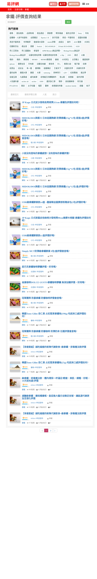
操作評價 (80, 77)
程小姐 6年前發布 (37, 336)
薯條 (46, 86)
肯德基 (70, 77)
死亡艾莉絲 (14, 51)
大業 (38, 73)
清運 (32, 46)
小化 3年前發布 (36, 176)
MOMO (35, 60)
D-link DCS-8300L (65, 46)
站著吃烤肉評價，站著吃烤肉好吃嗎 (43, 55)
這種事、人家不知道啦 (18, 38)
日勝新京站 (14, 46)
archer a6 (25, 81)
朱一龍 (29, 68)
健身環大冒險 (39, 42)
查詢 (68, 22)
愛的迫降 (13, 73)
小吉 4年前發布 (36, 225)
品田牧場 (30, 33)
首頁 (10, 9)
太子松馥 (31, 86)
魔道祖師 (85, 60)
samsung (47, 73)
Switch (39, 46)
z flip (62, 55)
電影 (40, 86)
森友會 (24, 46)
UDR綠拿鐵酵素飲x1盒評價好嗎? (38, 235)
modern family (71, 86)
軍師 (60, 81)
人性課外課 (14, 81)
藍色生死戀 (70, 33)
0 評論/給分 (42, 112)
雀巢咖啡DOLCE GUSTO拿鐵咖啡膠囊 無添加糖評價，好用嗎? (53, 282)
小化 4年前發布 (36, 191)
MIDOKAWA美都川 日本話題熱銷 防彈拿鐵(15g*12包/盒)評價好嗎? (55, 186)
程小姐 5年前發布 (37, 303)
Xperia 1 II (45, 38)
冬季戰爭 (27, 42)
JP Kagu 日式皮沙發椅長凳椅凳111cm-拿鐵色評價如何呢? (50, 102)
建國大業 (23, 73)
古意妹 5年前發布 (37, 272)
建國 (32, 73)
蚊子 (88, 86)
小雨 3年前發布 (36, 158)
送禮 (84, 64)
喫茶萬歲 (59, 33)
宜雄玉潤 (13, 77)
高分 (55, 94)
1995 (69, 55)
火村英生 (65, 60)
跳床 (23, 86)
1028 (77, 46)
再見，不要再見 (68, 38)
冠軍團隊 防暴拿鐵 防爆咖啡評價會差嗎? (42, 298)
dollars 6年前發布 (37, 352)
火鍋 (83, 55)
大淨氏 (87, 42)
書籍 (23, 163)
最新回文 (15, 94)
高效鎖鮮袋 (69, 81)
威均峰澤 (33, 77)
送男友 (12, 68)
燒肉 (18, 60)
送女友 (20, 68)
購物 (23, 112)
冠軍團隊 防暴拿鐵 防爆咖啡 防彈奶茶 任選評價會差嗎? (49, 331)
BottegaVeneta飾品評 (72, 51)
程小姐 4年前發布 (37, 256)
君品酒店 (40, 33)
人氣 (45, 94)
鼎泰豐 (50, 33)
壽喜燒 (26, 60)
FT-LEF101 (14, 86)
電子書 (77, 64)
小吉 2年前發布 (36, 107)
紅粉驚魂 (73, 73)
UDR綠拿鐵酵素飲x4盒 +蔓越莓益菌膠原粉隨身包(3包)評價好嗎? (54, 202)
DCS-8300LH (50, 46)
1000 (41, 81)
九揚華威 (23, 77)
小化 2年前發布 (36, 125)
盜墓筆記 (47, 68)
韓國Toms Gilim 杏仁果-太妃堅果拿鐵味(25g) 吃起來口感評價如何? (55, 362)
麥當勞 (36, 51)
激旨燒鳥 (19, 33)
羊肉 (87, 33)
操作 (69, 42)
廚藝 (81, 86)
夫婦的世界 (80, 68)
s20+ (65, 73)
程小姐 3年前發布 (37, 142)
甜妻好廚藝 (82, 38)
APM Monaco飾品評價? (51, 51)
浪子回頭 (55, 38)
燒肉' (11, 60)
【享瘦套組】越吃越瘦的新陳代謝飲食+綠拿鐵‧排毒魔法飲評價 (54, 347)
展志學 (83, 73)
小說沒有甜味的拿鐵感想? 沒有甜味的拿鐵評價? (46, 153)
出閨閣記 (34, 38)
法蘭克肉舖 (41, 64)
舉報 (49, 107)
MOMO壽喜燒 (46, 60)
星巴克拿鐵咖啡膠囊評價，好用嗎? (39, 267)
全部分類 (18, 9)
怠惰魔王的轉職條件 (48, 77)
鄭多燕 (51, 64)
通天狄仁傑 (50, 81)
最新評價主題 (31, 94)
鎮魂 (57, 60)
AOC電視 (77, 42)
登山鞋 (62, 77)
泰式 (76, 55)
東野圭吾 (21, 64)
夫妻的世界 (68, 68)
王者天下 (57, 68)
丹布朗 (30, 64)
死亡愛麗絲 (26, 51)
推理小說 (67, 64)
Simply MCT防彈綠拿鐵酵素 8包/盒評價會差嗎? (46, 251)
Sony (80, 33)
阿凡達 (80, 81)
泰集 (11, 33)
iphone (12, 64)
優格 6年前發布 (36, 320)
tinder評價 (51, 42)
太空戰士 (75, 60)
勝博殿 (37, 68)
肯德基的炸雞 (57, 86)
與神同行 (56, 73)
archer (34, 81)
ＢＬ (59, 64)
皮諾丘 (61, 42)
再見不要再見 (15, 42)
